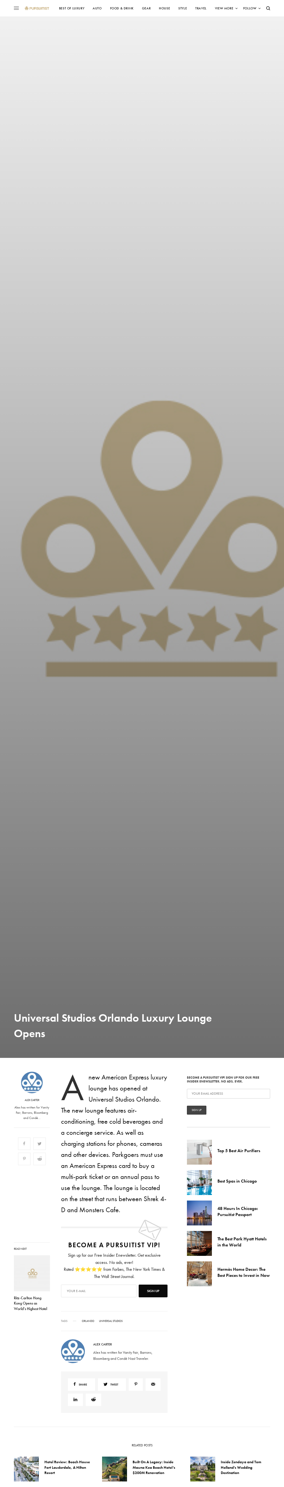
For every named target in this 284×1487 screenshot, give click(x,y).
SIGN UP (196, 773)
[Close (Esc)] (241, 689)
